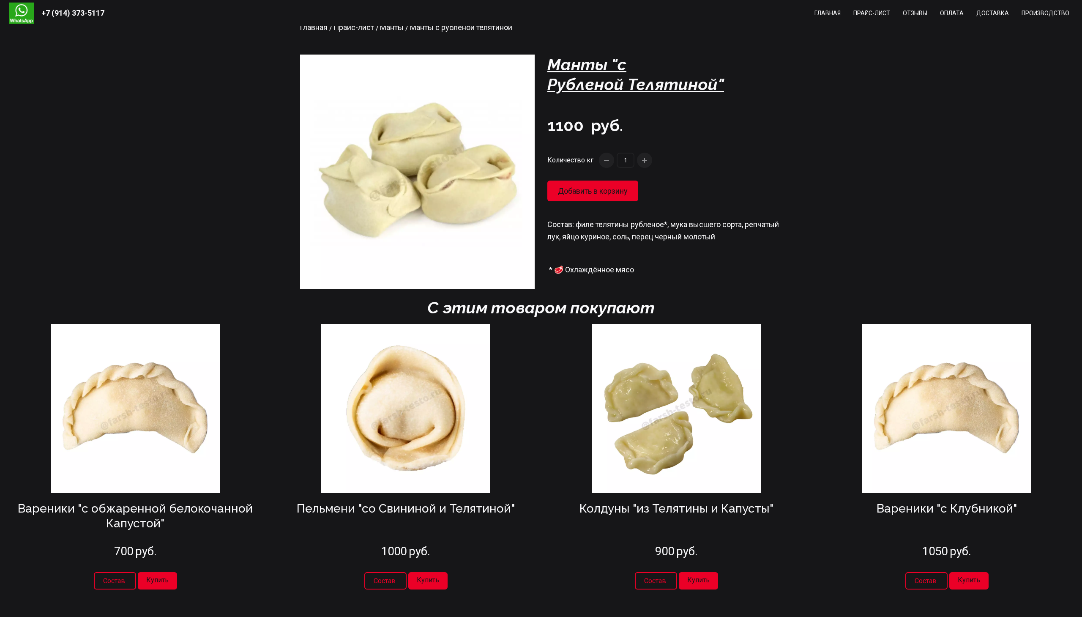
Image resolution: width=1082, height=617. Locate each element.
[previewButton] (115, 581)
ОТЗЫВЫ (915, 13)
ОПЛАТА (952, 13)
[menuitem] (827, 13)
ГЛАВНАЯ (827, 13)
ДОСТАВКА (992, 13)
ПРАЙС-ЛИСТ (871, 13)
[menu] (595, 13)
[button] (157, 581)
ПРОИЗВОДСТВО (1045, 13)
